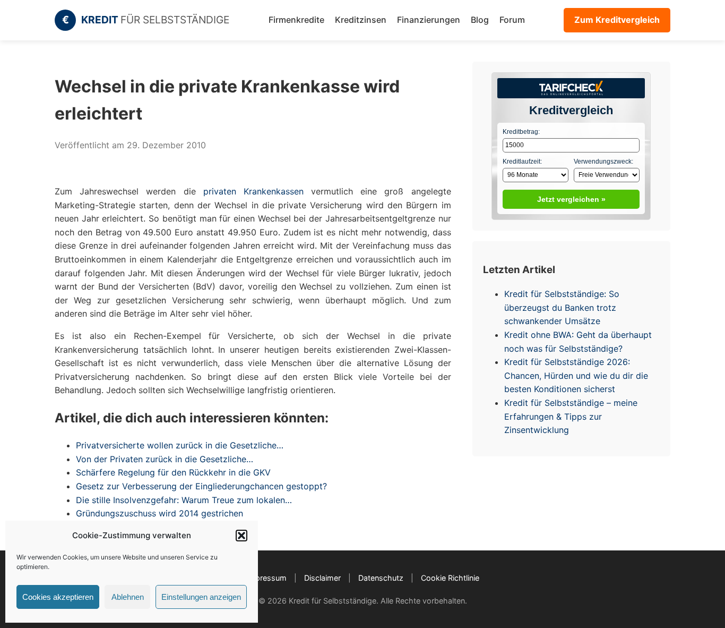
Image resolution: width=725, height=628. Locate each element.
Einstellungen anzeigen (201, 596)
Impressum (266, 577)
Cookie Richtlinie (450, 577)
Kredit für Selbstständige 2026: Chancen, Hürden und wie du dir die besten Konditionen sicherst (576, 375)
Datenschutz (380, 577)
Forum (512, 19)
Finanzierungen (428, 19)
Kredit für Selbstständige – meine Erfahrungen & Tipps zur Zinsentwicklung (570, 416)
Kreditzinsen (360, 19)
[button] (241, 535)
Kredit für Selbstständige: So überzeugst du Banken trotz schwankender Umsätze (561, 307)
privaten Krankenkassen (253, 191)
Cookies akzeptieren (57, 596)
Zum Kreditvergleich (617, 19)
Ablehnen (127, 596)
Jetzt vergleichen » (571, 199)
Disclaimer (322, 577)
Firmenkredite (296, 19)
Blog (480, 19)
